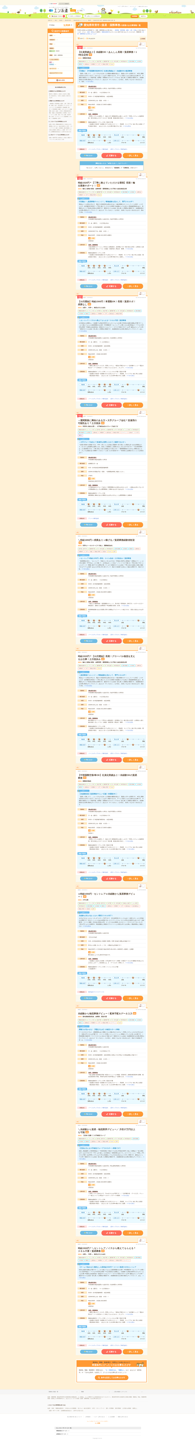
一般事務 (51, 103)
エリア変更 (79, 10)
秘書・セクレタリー (63, 109)
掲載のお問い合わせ (143, 6)
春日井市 (53, 95)
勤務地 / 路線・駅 (53, 1391)
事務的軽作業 (67, 111)
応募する (112, 156)
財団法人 (60, 137)
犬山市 (50, 97)
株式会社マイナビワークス (96, 992)
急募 (50, 137)
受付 (61, 111)
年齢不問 (55, 137)
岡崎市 (55, 94)
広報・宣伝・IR (59, 114)
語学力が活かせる (66, 131)
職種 (82, 1391)
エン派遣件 (53, 3)
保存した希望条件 (75, 16)
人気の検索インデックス (120, 1391)
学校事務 (55, 109)
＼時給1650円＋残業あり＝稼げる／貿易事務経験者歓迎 (106, 540)
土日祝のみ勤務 (126, 1408)
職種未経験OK (59, 124)
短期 (50, 124)
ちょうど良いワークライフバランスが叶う (58, 7)
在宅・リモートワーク (98, 1408)
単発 (54, 124)
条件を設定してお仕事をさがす (113, 1378)
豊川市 (68, 95)
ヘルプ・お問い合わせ (123, 6)
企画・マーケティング (57, 116)
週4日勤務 (66, 128)
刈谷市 (64, 94)
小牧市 (60, 94)
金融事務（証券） (57, 118)
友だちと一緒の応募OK (59, 126)
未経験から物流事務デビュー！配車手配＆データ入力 (105, 1013)
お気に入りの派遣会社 (93, 16)
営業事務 (57, 103)
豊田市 (50, 94)
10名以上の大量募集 (70, 1408)
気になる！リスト (58, 16)
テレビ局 (55, 139)
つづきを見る (89, 81)
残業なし (59, 129)
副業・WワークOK (54, 1410)
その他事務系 (58, 107)
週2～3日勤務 (59, 128)
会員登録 (134, 16)
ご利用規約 (87, 1416)
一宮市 (59, 95)
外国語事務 (58, 112)
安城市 (63, 95)
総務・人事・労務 (65, 103)
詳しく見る (133, 156)
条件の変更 (62, 80)
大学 (63, 139)
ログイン (143, 16)
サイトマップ (133, 6)
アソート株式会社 (93, 518)
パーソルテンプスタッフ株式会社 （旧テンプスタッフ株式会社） (108, 149)
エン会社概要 (111, 1416)
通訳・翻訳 (52, 112)
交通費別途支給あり (56, 131)
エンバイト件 (64, 3)
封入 (59, 139)
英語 (65, 137)
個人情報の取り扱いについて (74, 1416)
